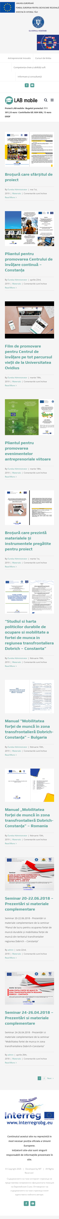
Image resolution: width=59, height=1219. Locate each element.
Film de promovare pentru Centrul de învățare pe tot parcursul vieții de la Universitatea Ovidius (28, 357)
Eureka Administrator (17, 189)
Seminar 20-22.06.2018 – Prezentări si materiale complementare (29, 904)
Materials (16, 193)
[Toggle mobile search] (45, 100)
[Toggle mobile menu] (52, 100)
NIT (39, 1168)
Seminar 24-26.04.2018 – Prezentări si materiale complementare (29, 1018)
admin (10, 949)
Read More (10, 197)
